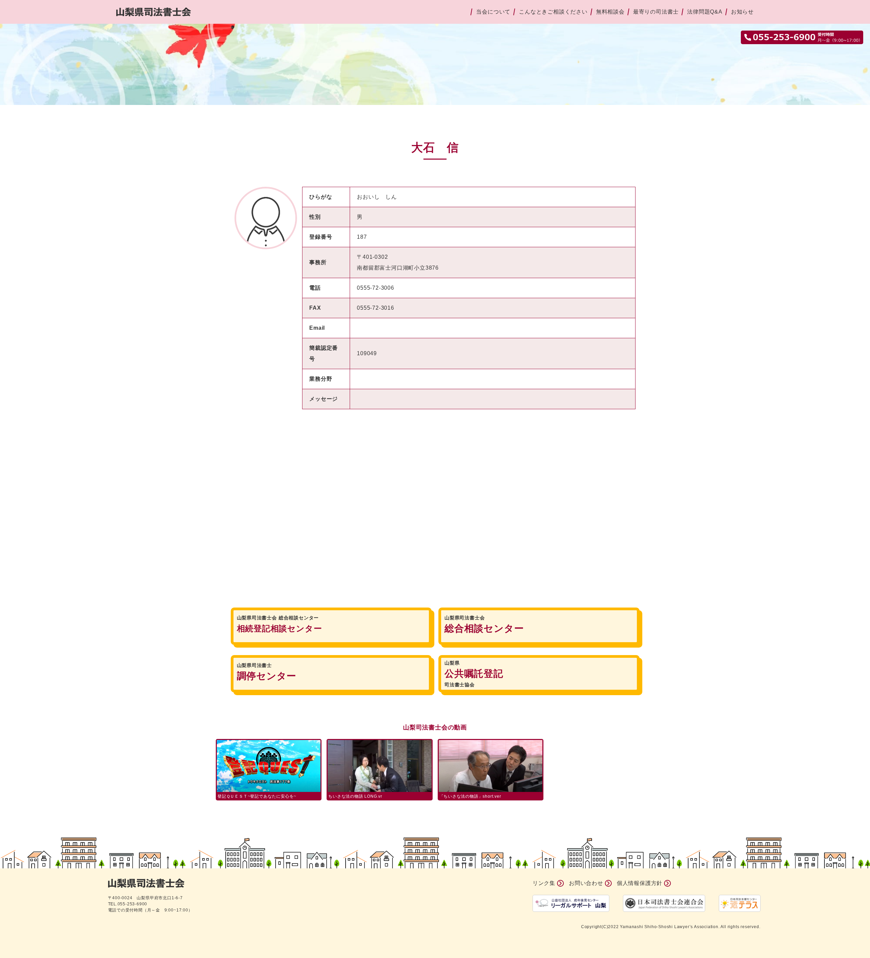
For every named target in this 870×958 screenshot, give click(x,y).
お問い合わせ (586, 883)
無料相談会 (610, 12)
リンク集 (544, 883)
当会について (493, 12)
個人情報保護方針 (639, 883)
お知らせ (742, 12)
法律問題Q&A (705, 12)
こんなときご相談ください (553, 12)
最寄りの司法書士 (656, 12)
